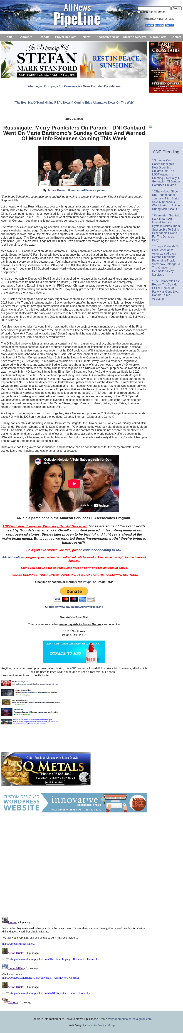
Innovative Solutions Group (100, 1025)
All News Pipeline (93, 190)
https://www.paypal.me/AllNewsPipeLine (76, 606)
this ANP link (73, 668)
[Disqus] (74, 868)
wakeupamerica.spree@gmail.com (130, 1018)
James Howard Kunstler (63, 190)
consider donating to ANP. (103, 550)
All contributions (13, 557)
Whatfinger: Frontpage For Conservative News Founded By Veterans (74, 86)
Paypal (87, 581)
